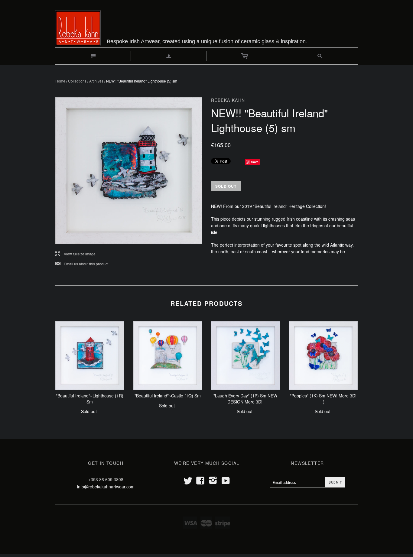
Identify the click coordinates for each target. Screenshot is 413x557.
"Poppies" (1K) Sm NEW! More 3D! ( (323, 399)
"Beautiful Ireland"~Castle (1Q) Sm (168, 396)
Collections (77, 80)
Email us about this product (81, 264)
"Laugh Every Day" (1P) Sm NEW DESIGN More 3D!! (245, 399)
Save (255, 162)
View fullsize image (75, 254)
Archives (96, 80)
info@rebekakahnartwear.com (106, 487)
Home (60, 80)
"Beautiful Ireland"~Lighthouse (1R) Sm (89, 399)
